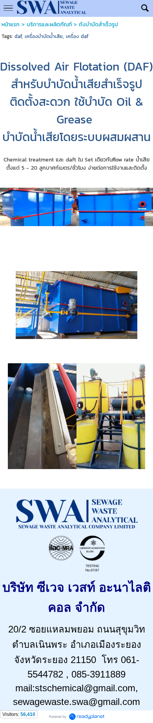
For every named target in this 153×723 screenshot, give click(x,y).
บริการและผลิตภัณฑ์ (49, 24)
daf (18, 36)
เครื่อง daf (77, 36)
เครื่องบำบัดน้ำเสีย (44, 36)
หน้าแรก (11, 24)
